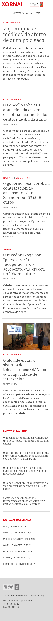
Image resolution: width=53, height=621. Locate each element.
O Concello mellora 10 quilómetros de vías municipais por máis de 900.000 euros (25, 485)
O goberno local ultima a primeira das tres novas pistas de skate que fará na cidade (26, 440)
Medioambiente (11, 22)
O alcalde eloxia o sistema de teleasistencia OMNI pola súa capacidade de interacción (26, 369)
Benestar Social (12, 99)
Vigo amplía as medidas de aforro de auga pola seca (24, 34)
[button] (49, 4)
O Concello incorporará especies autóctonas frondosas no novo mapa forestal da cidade (25, 470)
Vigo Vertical (23, 177)
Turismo (8, 249)
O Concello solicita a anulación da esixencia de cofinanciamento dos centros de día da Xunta (25, 111)
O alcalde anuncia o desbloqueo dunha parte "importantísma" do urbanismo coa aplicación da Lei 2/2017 (26, 455)
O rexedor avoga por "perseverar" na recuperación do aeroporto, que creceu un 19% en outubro (24, 264)
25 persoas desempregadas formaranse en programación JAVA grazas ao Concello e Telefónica (24, 500)
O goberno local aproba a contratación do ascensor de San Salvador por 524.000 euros (26, 192)
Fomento (8, 177)
